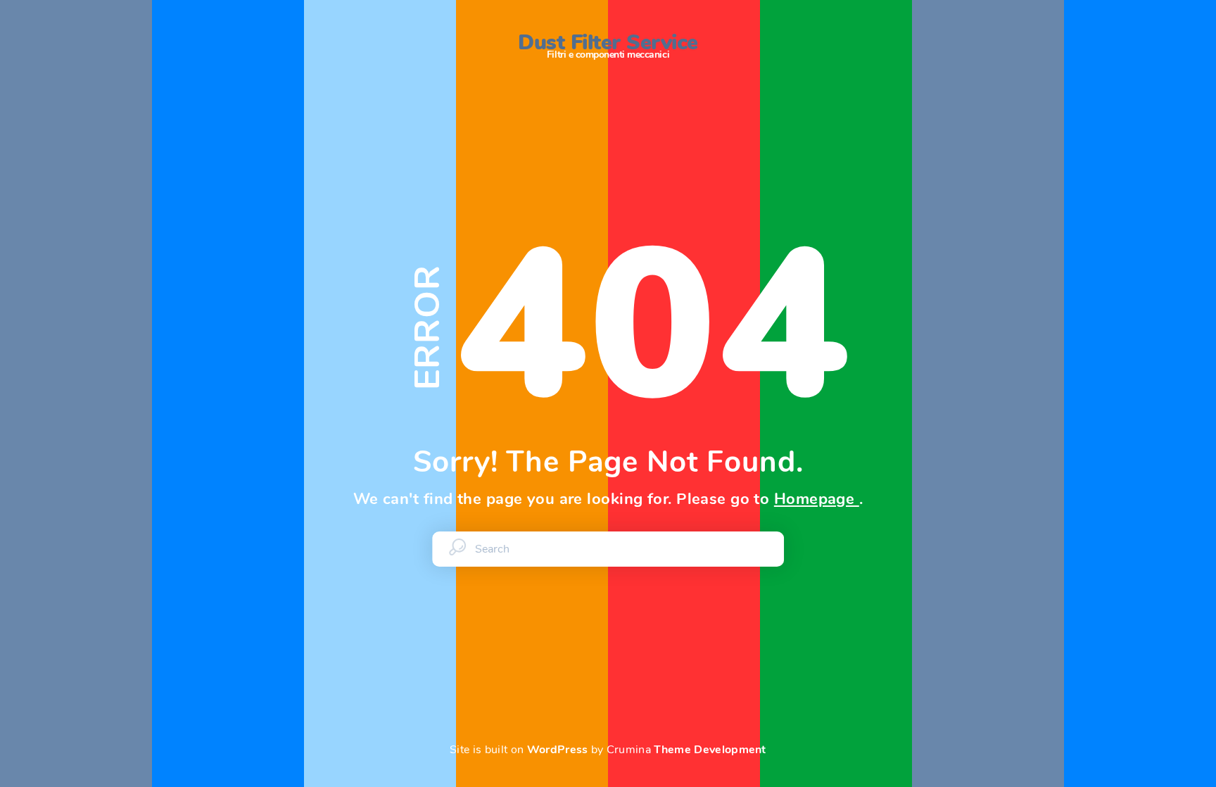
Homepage (816, 499)
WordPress (557, 749)
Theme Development (710, 749)
